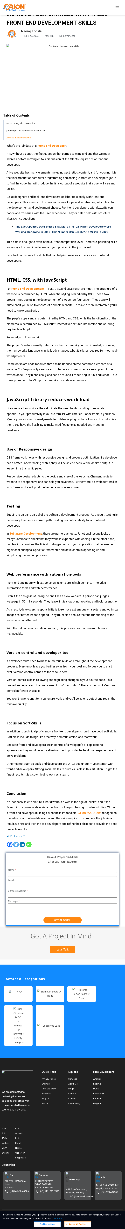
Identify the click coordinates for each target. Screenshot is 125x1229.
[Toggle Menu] (118, 7)
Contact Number (18, 890)
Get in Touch (62, 920)
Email (12, 880)
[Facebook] (10, 844)
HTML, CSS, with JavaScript (20, 123)
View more (57, 1218)
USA (10, 1175)
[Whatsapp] (29, 844)
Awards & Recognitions (18, 137)
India (102, 1177)
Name (12, 869)
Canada (43, 1175)
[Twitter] (16, 844)
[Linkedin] (22, 844)
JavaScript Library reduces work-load (25, 130)
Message (14, 901)
